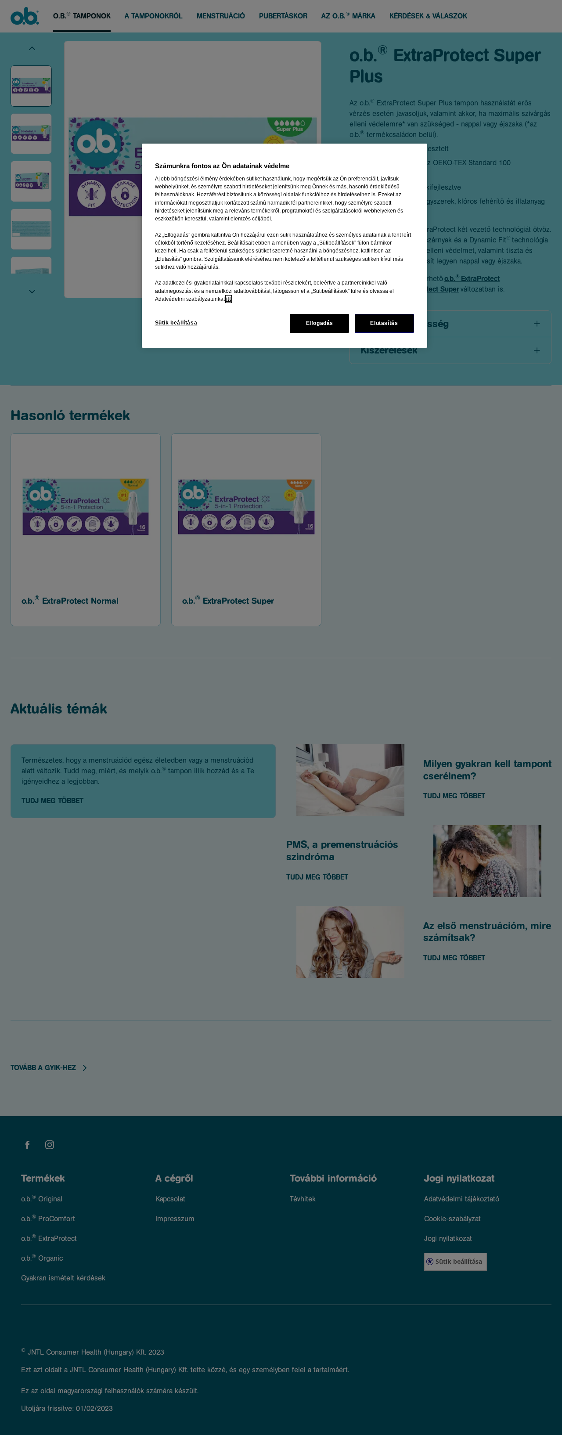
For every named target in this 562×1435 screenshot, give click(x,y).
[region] (284, 246)
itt (228, 299)
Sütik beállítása (176, 323)
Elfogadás (320, 323)
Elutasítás (384, 323)
